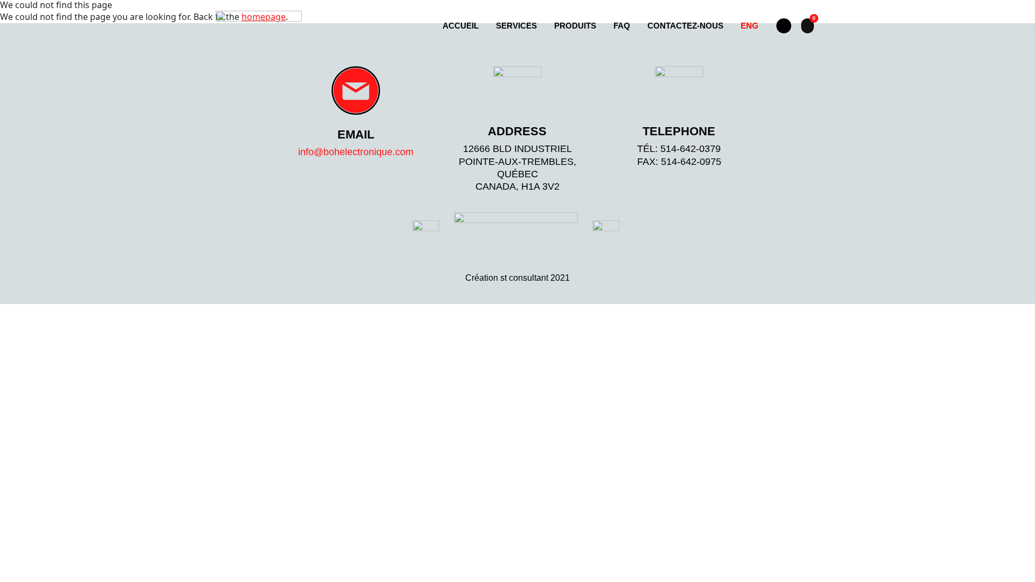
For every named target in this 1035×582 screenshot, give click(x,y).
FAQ (621, 25)
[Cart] (808, 26)
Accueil (461, 25)
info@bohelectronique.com (355, 152)
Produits (575, 25)
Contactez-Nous (685, 25)
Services (516, 25)
